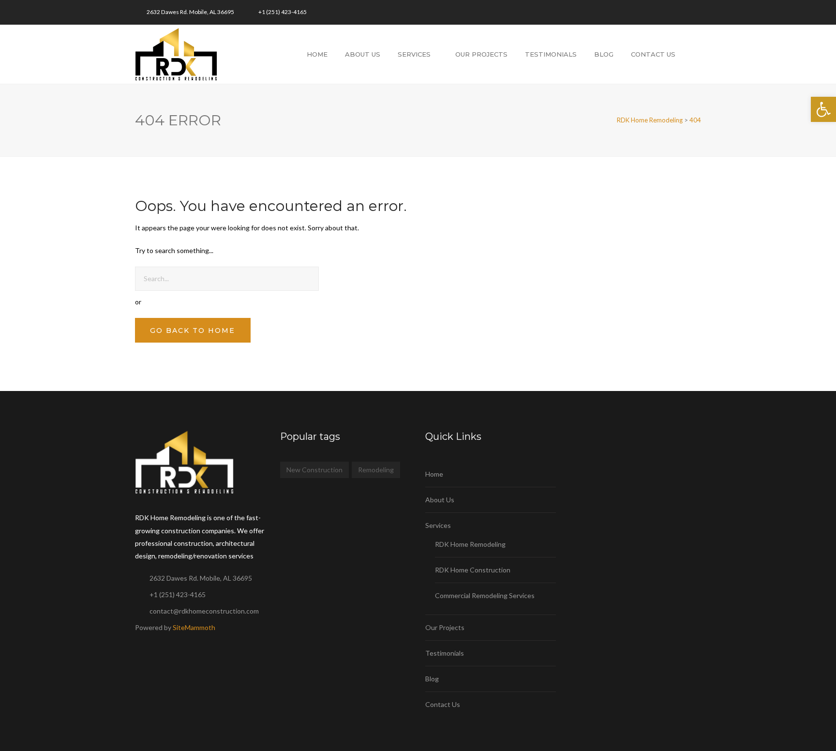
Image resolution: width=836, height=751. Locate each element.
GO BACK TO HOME (192, 330)
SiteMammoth (194, 627)
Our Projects (481, 54)
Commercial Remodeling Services (485, 595)
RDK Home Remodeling (470, 544)
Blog (603, 54)
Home (317, 54)
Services (414, 54)
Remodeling (376, 470)
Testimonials (551, 54)
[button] (823, 109)
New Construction (314, 470)
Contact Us (653, 54)
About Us (362, 54)
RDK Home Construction (472, 570)
